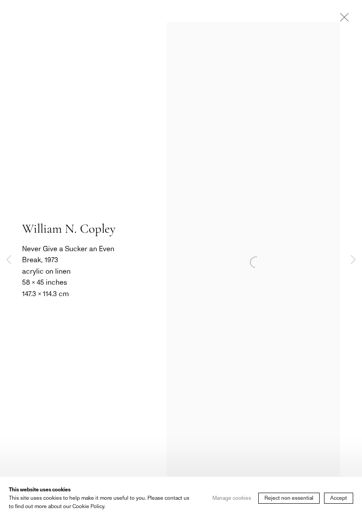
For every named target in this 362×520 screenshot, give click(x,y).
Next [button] (353, 260)
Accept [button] (338, 498)
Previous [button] (9, 260)
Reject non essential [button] (288, 498)
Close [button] (342, 19)
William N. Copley (69, 228)
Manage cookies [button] (231, 498)
